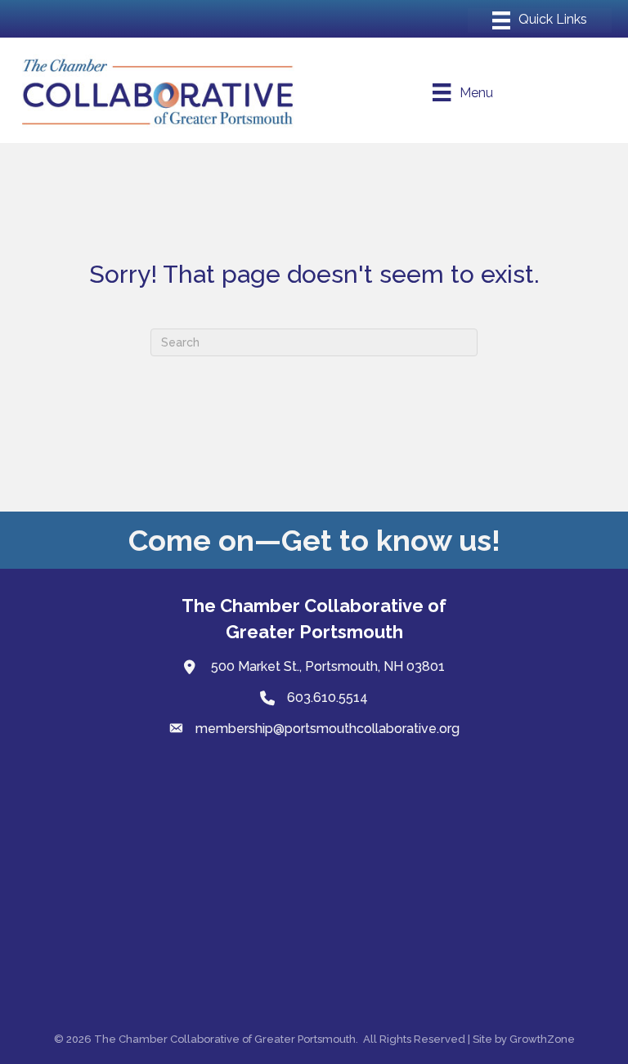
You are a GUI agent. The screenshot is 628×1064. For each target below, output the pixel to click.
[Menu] (540, 20)
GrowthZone (542, 1039)
